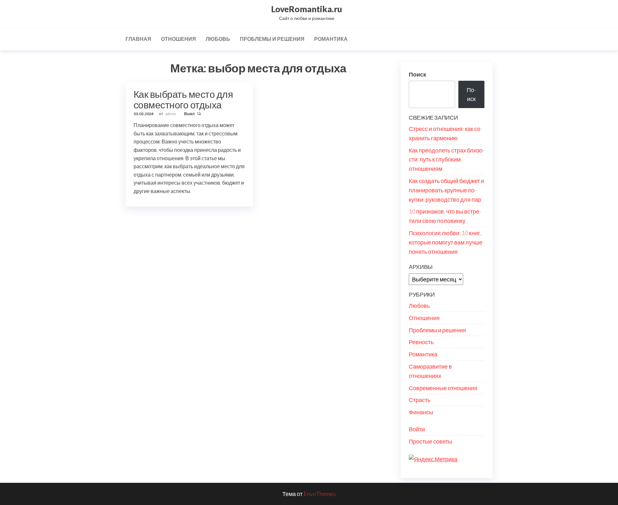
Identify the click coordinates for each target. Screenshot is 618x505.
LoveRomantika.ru (306, 9)
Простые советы (430, 441)
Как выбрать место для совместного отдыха (183, 99)
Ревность (421, 341)
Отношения (178, 39)
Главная (138, 39)
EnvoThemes (320, 493)
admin (171, 113)
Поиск (417, 74)
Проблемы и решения (272, 39)
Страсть (419, 399)
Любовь (218, 39)
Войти (417, 429)
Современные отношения (443, 387)
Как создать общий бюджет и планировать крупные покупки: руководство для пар (446, 190)
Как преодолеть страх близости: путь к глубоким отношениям (446, 159)
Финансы (421, 412)
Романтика (331, 39)
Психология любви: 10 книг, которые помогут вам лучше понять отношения (445, 242)
